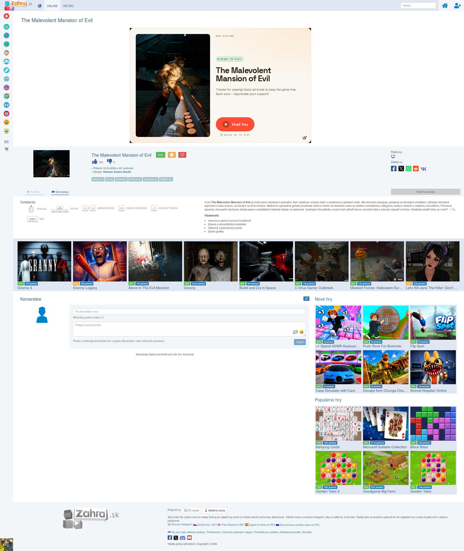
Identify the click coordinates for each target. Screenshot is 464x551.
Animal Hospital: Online (428, 390)
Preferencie (214, 532)
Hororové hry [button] (150, 179)
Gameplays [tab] (62, 192)
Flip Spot (417, 345)
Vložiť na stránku (425, 192)
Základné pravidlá (290, 532)
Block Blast (419, 446)
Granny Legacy (40, 287)
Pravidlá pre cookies (266, 532)
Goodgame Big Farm (379, 491)
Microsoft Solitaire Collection (385, 446)
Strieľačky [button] (121, 179)
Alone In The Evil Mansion (104, 287)
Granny (145, 287)
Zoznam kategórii (181, 524)
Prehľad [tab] (34, 192)
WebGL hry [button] (166, 179)
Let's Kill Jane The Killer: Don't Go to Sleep (394, 287)
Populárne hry (328, 399)
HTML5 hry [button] (135, 179)
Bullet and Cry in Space (213, 287)
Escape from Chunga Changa (386, 390)
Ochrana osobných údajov (237, 532)
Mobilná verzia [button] (216, 510)
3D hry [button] (109, 179)
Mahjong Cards (328, 446)
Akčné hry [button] (98, 179)
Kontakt (307, 532)
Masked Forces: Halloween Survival (334, 287)
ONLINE (54, 6)
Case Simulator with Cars (335, 390)
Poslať (299, 342)
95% (160, 155)
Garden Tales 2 (328, 491)
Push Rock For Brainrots (382, 345)
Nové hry (323, 299)
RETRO (69, 6)
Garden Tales (420, 491)
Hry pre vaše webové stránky (188, 532)
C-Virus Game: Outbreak (269, 287)
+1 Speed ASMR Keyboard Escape (343, 345)
